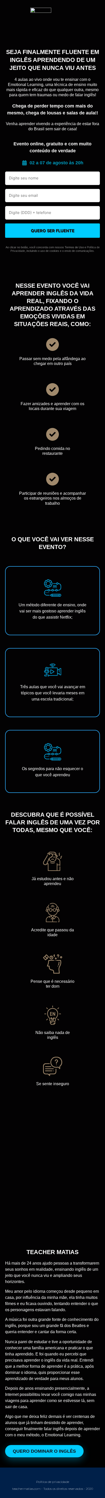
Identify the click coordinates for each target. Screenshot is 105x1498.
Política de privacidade (52, 1482)
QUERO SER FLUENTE (52, 230)
